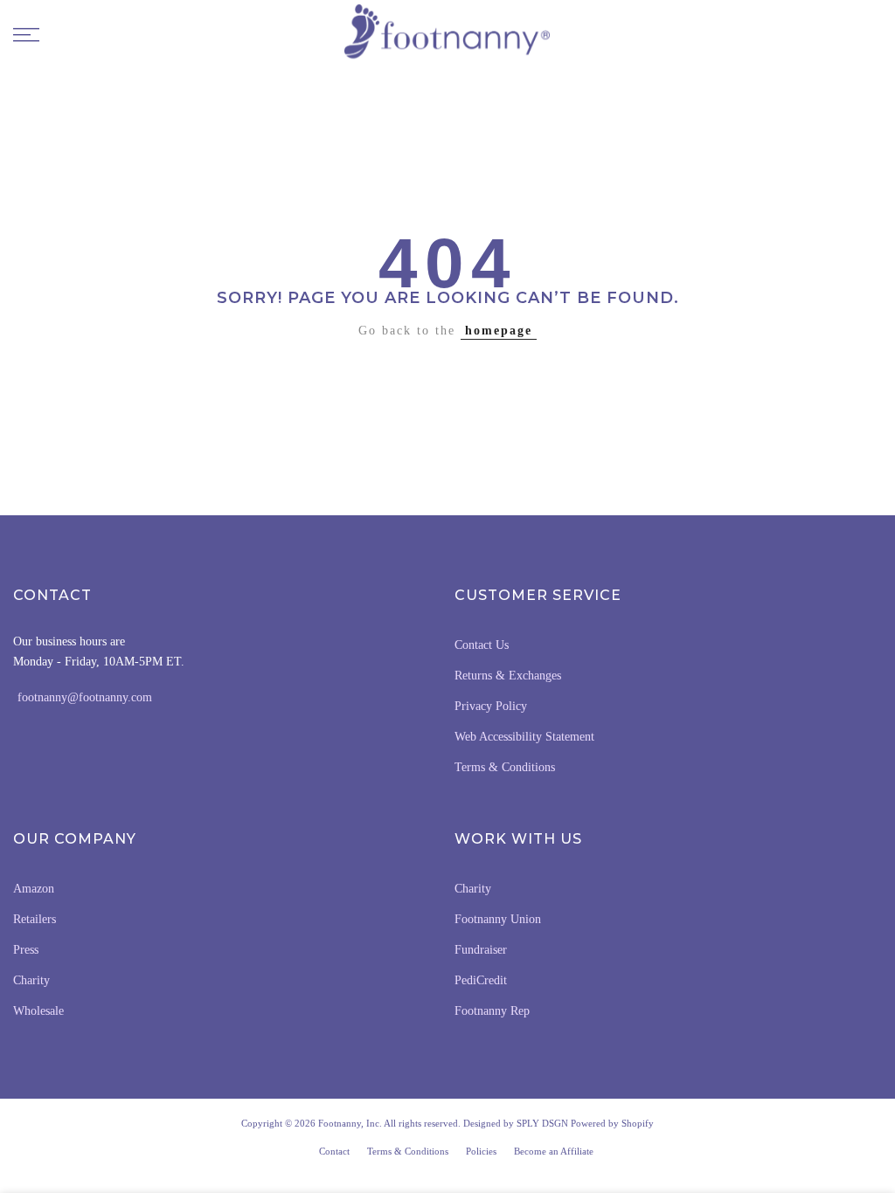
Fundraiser (480, 949)
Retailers (34, 919)
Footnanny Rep (492, 1010)
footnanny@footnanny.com (84, 697)
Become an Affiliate (553, 1151)
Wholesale (38, 1010)
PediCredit (480, 980)
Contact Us (481, 645)
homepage (498, 330)
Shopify (637, 1123)
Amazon (33, 888)
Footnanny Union (497, 919)
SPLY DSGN (542, 1123)
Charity (31, 980)
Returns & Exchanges (507, 675)
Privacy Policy (490, 706)
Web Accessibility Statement (524, 736)
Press (25, 949)
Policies (481, 1151)
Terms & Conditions (504, 767)
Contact (334, 1151)
